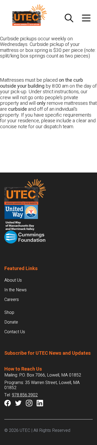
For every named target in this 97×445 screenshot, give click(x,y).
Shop (9, 312)
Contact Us (14, 332)
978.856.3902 (25, 395)
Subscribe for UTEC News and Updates (47, 353)
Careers (11, 299)
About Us (13, 280)
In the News (15, 290)
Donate (11, 322)
